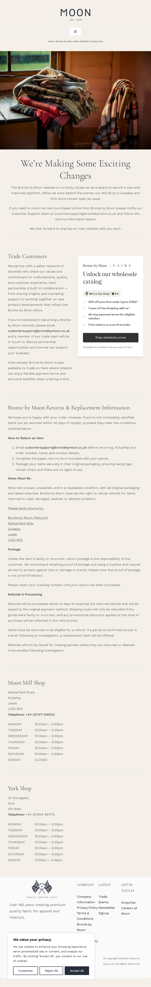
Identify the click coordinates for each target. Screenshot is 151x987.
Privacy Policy (87, 908)
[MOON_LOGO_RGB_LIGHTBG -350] (75, 7)
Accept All (77, 970)
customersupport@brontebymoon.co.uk (39, 331)
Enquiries (128, 902)
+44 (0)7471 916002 (40, 714)
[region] (51, 956)
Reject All (51, 970)
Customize (25, 970)
